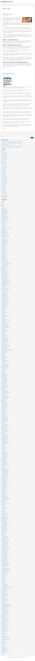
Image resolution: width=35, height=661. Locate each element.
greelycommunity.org (4, 419)
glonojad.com (3, 423)
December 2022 (3, 195)
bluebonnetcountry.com (4, 248)
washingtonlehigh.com (4, 574)
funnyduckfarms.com (4, 627)
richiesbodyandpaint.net (4, 211)
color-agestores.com (4, 368)
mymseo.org (3, 640)
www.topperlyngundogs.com (5, 542)
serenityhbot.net (3, 535)
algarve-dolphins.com (4, 457)
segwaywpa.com (3, 516)
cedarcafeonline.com (4, 218)
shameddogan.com (4, 521)
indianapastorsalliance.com (5, 497)
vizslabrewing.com (4, 313)
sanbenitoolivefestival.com (5, 380)
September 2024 (3, 167)
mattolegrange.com (4, 452)
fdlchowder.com (3, 561)
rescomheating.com (4, 646)
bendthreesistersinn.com (4, 472)
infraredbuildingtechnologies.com (6, 281)
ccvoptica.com (3, 573)
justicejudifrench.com (4, 436)
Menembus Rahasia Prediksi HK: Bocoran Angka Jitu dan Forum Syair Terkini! (12, 145)
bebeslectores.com (4, 277)
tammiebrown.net (3, 449)
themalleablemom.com (4, 438)
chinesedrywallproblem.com (5, 471)
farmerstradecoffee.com (4, 524)
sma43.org (2, 567)
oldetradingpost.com (4, 275)
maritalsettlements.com (4, 462)
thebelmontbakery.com (4, 232)
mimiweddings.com (4, 647)
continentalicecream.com (4, 405)
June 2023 (2, 187)
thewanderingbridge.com (4, 437)
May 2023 (2, 188)
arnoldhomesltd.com (4, 295)
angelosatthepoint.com (4, 496)
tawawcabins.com (3, 307)
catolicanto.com (3, 355)
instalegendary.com (4, 238)
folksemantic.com (3, 308)
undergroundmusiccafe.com (5, 651)
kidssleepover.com (4, 229)
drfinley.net (3, 632)
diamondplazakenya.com (4, 607)
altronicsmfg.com (3, 225)
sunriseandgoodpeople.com (5, 470)
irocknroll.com (3, 303)
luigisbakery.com (3, 575)
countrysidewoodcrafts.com (5, 235)
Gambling (4, 15)
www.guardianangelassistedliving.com (6, 605)
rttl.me (2, 645)
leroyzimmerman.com (4, 631)
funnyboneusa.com (4, 475)
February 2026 (3, 152)
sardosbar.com (3, 309)
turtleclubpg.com (3, 483)
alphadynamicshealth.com (5, 624)
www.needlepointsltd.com (5, 562)
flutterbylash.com (3, 625)
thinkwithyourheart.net (4, 301)
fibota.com (2, 601)
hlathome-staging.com (4, 339)
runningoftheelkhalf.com (4, 543)
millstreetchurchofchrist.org (5, 620)
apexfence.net (3, 653)
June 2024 (2, 171)
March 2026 (3, 151)
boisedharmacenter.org (4, 367)
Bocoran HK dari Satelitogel (5, 144)
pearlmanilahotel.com (4, 250)
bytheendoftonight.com (4, 374)
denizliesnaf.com (3, 502)
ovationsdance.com (4, 352)
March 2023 (3, 191)
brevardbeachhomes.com (4, 288)
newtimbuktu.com (3, 224)
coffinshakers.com (4, 433)
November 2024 (3, 164)
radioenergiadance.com (4, 257)
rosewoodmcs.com (4, 582)
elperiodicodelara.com (4, 210)
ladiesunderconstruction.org (5, 276)
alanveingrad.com (3, 458)
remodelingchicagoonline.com (5, 568)
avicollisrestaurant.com (4, 490)
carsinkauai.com (3, 619)
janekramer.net (3, 444)
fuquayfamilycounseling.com (5, 637)
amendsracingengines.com (5, 549)
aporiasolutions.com (4, 515)
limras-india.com (3, 209)
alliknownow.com (3, 394)
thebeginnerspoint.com (4, 385)
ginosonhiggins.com (4, 459)
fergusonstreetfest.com (4, 613)
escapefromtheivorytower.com (5, 289)
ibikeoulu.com (3, 432)
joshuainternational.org (4, 536)
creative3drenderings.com (5, 523)
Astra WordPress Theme (24, 657)
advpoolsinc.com (3, 495)
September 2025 (3, 159)
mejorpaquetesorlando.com (5, 326)
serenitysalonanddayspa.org (5, 217)
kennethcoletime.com (4, 439)
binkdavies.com (3, 407)
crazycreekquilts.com (4, 406)
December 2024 (3, 163)
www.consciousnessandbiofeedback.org (7, 586)
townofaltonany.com (4, 465)
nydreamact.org (3, 242)
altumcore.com (3, 509)
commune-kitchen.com (4, 411)
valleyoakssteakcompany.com (5, 498)
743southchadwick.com (4, 290)
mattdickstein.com (4, 529)
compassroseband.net (4, 508)
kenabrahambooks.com (4, 410)
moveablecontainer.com (4, 270)
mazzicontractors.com (4, 593)
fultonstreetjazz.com (4, 268)
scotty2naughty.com (4, 426)
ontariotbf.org (3, 237)
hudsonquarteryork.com (4, 600)
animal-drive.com (3, 510)
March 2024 (3, 175)
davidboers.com (3, 527)
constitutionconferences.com (5, 503)
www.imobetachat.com (4, 528)
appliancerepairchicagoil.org (5, 236)
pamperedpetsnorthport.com (5, 320)
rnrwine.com (3, 634)
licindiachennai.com (4, 212)
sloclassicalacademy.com (4, 398)
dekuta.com (3, 579)
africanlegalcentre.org (4, 417)
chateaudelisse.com (4, 262)
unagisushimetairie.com (4, 243)
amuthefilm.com (3, 412)
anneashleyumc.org (4, 553)
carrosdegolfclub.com (4, 283)
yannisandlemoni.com (4, 315)
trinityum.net (3, 592)
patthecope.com (3, 504)
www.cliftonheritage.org (4, 566)
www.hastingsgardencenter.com (5, 588)
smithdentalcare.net (4, 650)
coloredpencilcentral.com (4, 296)
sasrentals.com (3, 334)
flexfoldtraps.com (3, 548)
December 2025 (3, 155)
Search (2, 136)
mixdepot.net (3, 581)
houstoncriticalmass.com (4, 391)
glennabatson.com (4, 400)
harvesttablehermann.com (5, 282)
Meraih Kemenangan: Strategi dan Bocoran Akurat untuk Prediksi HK (10, 147)
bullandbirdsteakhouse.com (5, 563)
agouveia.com (3, 638)
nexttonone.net (3, 534)
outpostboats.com (3, 373)
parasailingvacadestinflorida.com (5, 621)
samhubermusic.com (4, 652)
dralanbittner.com (3, 314)
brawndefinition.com (4, 404)
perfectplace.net (3, 359)
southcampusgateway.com (5, 261)
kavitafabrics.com (6, 2)
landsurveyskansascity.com (5, 554)
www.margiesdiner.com (4, 560)
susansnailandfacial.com (4, 537)
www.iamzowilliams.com (4, 587)
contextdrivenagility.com (4, 431)
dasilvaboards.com (4, 399)
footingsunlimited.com (4, 556)
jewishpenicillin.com (4, 347)
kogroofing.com (3, 255)
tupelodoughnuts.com (4, 322)
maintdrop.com (3, 251)
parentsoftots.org (3, 522)
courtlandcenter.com (4, 488)
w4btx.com (3, 328)
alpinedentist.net (3, 256)
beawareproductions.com (4, 430)
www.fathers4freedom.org (5, 541)
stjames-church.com (4, 425)
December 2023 (3, 179)
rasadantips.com (3, 223)
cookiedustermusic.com (4, 476)
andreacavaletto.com (4, 365)
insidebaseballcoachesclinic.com (5, 618)
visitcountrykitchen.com (4, 456)
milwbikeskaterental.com (4, 463)
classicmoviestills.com (4, 381)
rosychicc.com (3, 372)
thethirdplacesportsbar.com (5, 594)
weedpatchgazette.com (4, 316)
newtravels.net (3, 230)
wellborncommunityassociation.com (6, 263)
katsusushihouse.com (4, 418)
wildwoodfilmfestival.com (4, 264)
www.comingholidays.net (4, 386)
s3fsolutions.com (3, 287)
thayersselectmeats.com (4, 514)
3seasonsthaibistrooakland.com (5, 360)
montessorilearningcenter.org (5, 612)
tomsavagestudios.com (4, 348)
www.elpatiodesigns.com (4, 599)
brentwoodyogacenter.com (5, 569)
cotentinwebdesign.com (4, 274)
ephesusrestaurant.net (4, 595)
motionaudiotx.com (4, 644)
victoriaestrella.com (4, 485)
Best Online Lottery (7, 14)
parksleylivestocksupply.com (5, 366)
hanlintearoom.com (4, 626)
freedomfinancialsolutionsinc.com (6, 547)
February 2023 (3, 192)
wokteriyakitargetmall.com (5, 340)
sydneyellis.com (3, 342)
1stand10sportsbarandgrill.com (5, 327)
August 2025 (3, 160)
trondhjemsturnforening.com (5, 606)
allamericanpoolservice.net (5, 346)
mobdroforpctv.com (4, 378)
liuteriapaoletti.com (4, 469)
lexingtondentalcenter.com (5, 341)
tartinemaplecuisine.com (4, 443)
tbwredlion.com (3, 608)
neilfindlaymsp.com (4, 489)
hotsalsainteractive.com (4, 216)
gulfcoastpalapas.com (4, 517)
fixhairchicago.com (4, 501)
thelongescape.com (4, 451)
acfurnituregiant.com (4, 219)
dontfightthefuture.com (4, 294)
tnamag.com (3, 511)
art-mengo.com (3, 446)
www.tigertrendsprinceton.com (5, 540)
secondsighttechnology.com (5, 335)
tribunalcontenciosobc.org (5, 397)
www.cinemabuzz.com (4, 580)
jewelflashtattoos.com (4, 244)
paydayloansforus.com (4, 231)
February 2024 (3, 176)
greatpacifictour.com (4, 484)
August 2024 (3, 168)
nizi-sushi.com (3, 445)
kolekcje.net (3, 354)
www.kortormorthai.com (4, 550)
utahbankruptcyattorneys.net (5, 302)
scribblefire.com (3, 361)
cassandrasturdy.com (4, 379)
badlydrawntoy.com (4, 530)
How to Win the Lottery (8, 73)
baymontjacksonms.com (4, 464)
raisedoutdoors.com (4, 300)
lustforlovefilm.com (4, 413)
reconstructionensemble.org (5, 477)
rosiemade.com (3, 321)
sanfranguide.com (3, 387)
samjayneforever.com (4, 614)
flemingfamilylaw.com (4, 633)
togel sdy (7, 22)
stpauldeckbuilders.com (4, 555)
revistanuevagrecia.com (4, 424)
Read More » (4, 68)
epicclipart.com (3, 249)
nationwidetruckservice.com (5, 482)
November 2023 (3, 180)
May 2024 (2, 172)
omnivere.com (3, 222)
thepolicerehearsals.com (4, 393)
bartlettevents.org (3, 269)
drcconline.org (3, 491)
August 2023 (3, 184)
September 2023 (3, 183)
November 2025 (3, 156)
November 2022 (3, 196)
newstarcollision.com (4, 333)
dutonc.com (3, 450)
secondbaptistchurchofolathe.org (6, 639)
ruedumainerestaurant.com (5, 420)
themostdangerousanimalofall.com (6, 392)
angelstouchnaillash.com (4, 329)
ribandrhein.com (3, 353)
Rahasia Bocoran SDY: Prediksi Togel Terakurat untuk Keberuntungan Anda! (11, 141)
